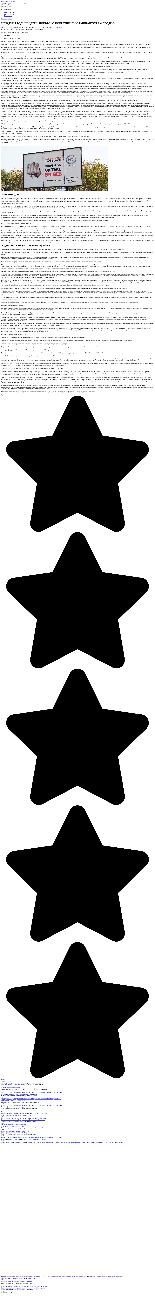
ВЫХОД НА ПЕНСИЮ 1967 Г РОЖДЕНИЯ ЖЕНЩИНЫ (19, 1094)
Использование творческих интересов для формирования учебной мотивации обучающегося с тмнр (31, 1137)
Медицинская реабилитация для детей (12, 1126)
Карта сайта (8, 16)
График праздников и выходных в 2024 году (14, 1133)
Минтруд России (6, 6)
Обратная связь (9, 14)
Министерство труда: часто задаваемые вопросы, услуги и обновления (22, 1083)
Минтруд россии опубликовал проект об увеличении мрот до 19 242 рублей (24, 1113)
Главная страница (9, 12)
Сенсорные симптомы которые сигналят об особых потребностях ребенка (23, 1288)
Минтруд (59, 27)
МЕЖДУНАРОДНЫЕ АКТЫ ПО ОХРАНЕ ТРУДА (16, 1100)
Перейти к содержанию (8, 1)
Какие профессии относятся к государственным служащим (19, 1107)
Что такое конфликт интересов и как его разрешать (16, 1281)
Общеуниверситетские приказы (10, 1087)
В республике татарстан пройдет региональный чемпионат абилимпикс (23, 1120)
